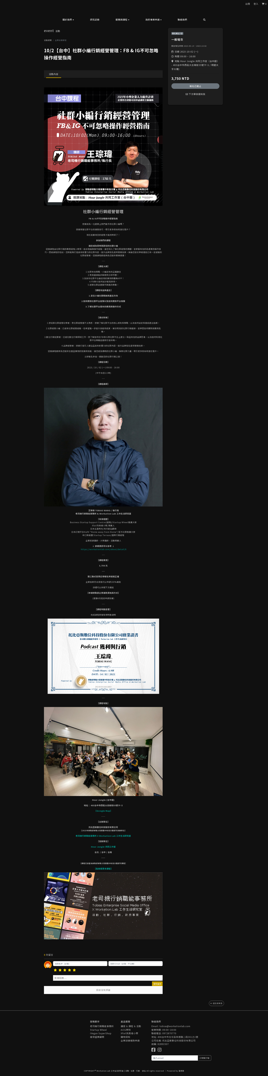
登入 (256, 3)
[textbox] (108, 978)
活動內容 (53, 74)
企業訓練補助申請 (130, 1040)
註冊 (247, 3)
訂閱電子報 (204, 1057)
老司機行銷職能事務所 (102, 1026)
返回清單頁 (217, 1003)
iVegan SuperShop (100, 1033)
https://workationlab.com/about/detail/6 (103, 549)
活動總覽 (48, 40)
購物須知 (125, 1037)
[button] (68, 19)
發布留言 (157, 983)
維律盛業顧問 (97, 1037)
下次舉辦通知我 (196, 94)
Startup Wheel (98, 1029)
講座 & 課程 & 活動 (131, 1026)
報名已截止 (195, 86)
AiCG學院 (126, 1029)
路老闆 (181, 1071)
